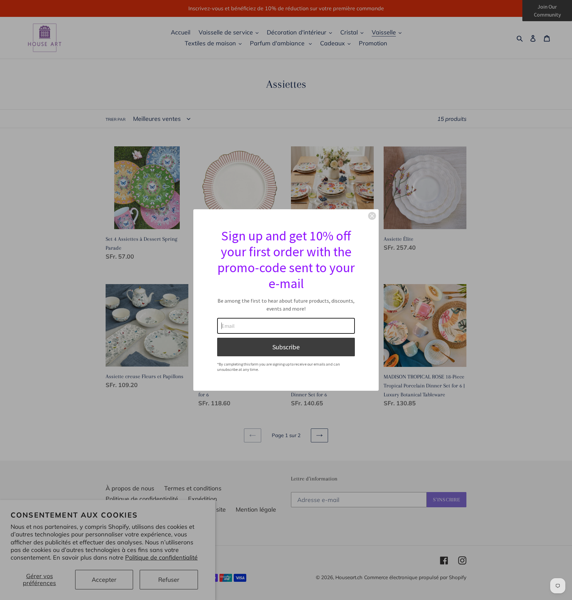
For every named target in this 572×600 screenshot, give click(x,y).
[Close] (372, 216)
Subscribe (286, 347)
